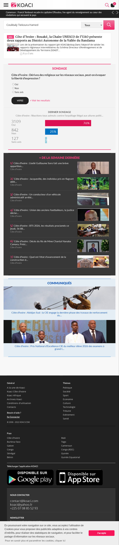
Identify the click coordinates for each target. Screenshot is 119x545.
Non (17, 88)
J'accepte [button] (101, 533)
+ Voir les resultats (40, 100)
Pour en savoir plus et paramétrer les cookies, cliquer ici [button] (35, 540)
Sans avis (19, 92)
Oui (16, 84)
